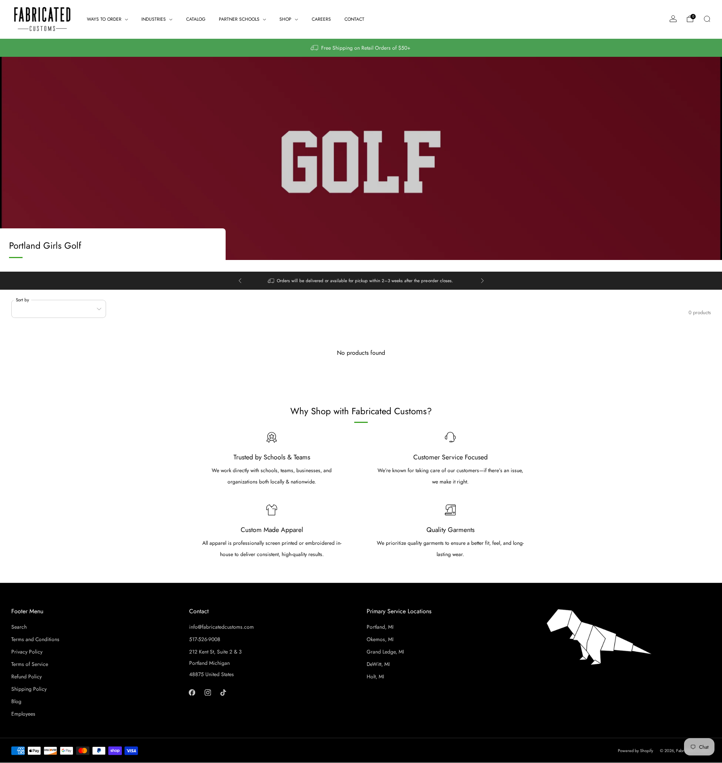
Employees (23, 713)
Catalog (195, 19)
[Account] (673, 19)
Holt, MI (375, 676)
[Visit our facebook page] (192, 692)
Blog (16, 701)
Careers (321, 19)
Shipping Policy (29, 689)
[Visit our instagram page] (207, 692)
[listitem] (361, 48)
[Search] (707, 19)
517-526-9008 (204, 639)
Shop (285, 19)
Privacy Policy (26, 651)
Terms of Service (29, 664)
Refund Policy (26, 676)
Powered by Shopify (635, 751)
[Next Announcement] (482, 281)
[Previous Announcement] (240, 281)
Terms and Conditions (35, 639)
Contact (354, 19)
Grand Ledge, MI (385, 651)
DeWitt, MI (378, 664)
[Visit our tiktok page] (223, 692)
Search (19, 627)
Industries (153, 19)
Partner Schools (239, 19)
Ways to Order (104, 19)
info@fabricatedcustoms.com (221, 627)
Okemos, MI (380, 639)
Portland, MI (380, 627)
